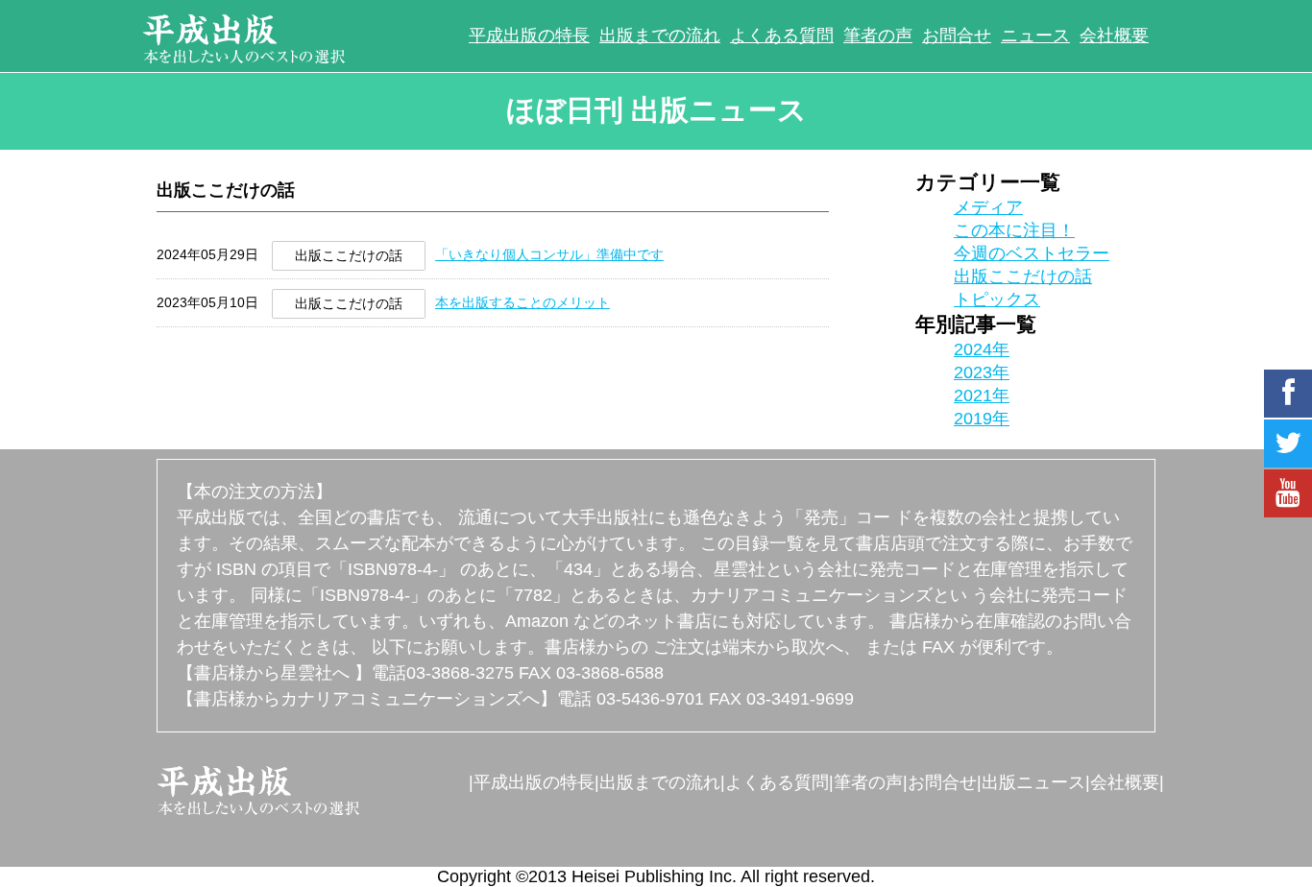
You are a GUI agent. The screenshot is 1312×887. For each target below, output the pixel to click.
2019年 (981, 418)
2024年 (981, 349)
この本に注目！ (1014, 230)
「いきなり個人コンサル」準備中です (549, 254)
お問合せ (956, 35)
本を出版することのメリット (522, 302)
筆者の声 (877, 35)
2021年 (981, 395)
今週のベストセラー (1031, 253)
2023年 (981, 372)
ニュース (1035, 35)
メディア (988, 207)
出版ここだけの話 (1023, 276)
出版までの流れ (659, 35)
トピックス (997, 299)
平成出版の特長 (529, 35)
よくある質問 (782, 35)
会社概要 (1114, 35)
